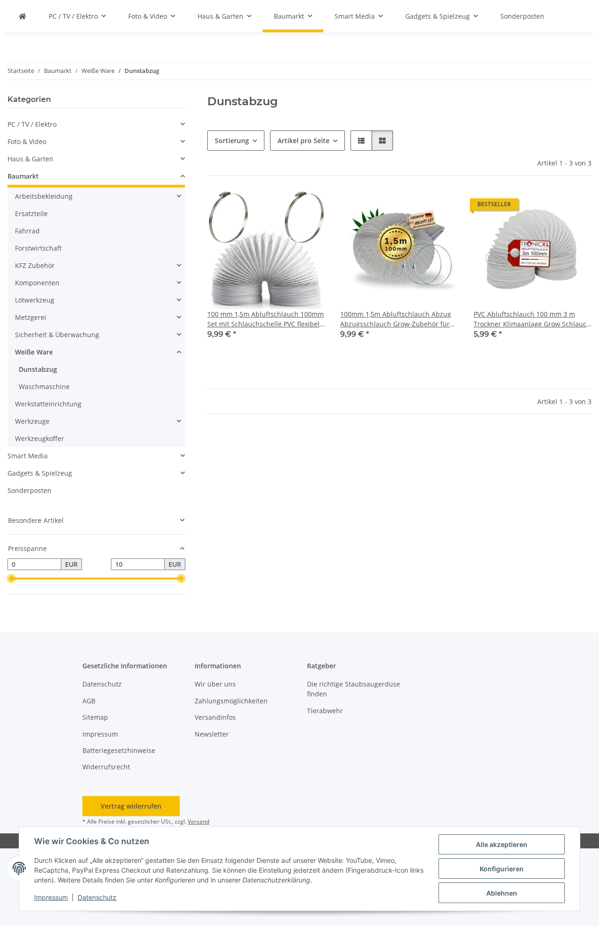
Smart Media (27, 455)
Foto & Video (26, 141)
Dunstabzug (38, 369)
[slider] (11, 578)
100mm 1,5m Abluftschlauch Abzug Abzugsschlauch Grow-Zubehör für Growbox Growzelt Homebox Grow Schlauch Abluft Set (395, 319)
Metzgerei (30, 317)
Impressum (51, 897)
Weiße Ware (34, 351)
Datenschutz (97, 897)
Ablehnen (501, 893)
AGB (88, 700)
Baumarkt (23, 176)
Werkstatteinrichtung (48, 403)
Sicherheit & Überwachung (57, 334)
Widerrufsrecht (106, 766)
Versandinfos (215, 717)
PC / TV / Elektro (32, 124)
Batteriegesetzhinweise (118, 750)
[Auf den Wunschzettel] (309, 206)
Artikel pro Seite (303, 140)
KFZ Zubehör (35, 265)
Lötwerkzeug (34, 300)
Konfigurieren (502, 869)
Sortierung (232, 140)
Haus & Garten (30, 158)
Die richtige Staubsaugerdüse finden (353, 689)
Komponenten (37, 282)
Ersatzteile (31, 213)
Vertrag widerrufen (131, 806)
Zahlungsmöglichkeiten (231, 700)
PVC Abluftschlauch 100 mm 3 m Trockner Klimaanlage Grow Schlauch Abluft (532, 319)
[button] (361, 140)
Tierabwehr (325, 710)
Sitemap (95, 717)
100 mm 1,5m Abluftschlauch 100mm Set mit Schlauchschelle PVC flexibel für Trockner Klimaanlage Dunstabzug (265, 319)
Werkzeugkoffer (39, 438)
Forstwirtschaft (38, 248)
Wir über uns (215, 684)
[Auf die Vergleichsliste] (285, 206)
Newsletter (212, 734)
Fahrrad (27, 230)
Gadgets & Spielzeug (39, 473)
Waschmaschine (44, 386)
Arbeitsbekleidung (44, 196)
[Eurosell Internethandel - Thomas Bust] (22, 16)
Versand (198, 821)
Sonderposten (29, 490)
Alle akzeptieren (501, 844)
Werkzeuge (32, 421)
